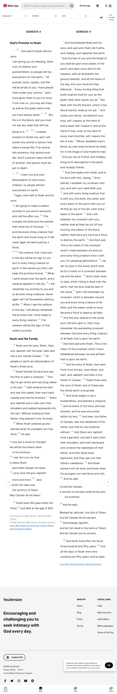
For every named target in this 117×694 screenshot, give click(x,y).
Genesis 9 (6, 16)
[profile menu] (108, 6)
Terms (20, 670)
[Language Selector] (97, 6)
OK (109, 665)
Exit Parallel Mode (112, 17)
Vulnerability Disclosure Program (17, 673)
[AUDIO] (93, 17)
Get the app (85, 5)
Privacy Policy (9, 670)
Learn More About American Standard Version (80, 564)
